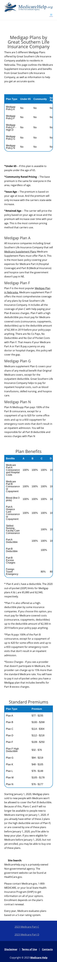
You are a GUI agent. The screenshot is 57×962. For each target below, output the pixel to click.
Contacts (47, 949)
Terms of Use (29, 949)
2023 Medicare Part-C (27, 926)
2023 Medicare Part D (27, 934)
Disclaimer (10, 949)
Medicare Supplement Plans (20, 251)
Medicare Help (38, 957)
